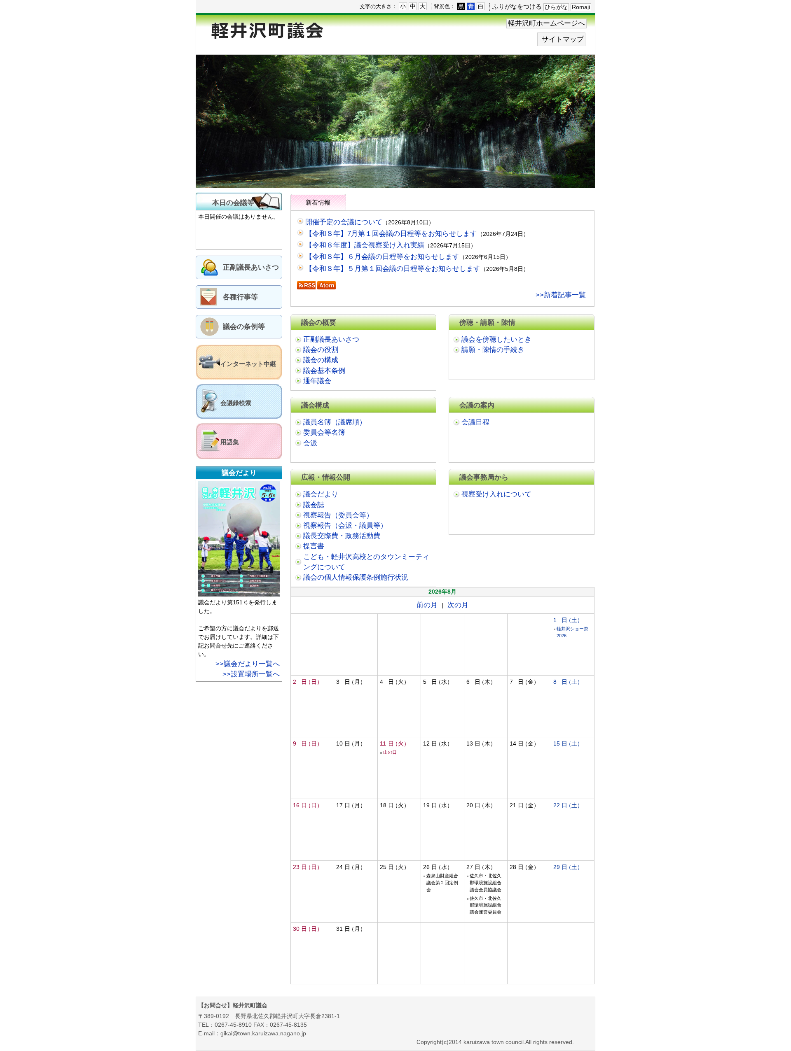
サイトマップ (563, 39)
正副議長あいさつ (251, 267)
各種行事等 (240, 297)
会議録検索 (235, 402)
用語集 (229, 441)
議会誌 (313, 505)
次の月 (457, 605)
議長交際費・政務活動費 (341, 536)
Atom (326, 285)
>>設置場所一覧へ (251, 674)
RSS (306, 285)
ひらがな (556, 7)
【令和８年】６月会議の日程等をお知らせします (382, 257)
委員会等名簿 (324, 432)
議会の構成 (320, 360)
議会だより (320, 494)
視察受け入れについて (496, 494)
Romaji (581, 7)
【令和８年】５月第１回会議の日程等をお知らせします (392, 269)
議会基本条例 (324, 371)
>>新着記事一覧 (561, 295)
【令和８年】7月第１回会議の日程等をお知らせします (391, 234)
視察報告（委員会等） (338, 515)
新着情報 (318, 202)
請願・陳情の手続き (492, 350)
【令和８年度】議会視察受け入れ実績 (364, 245)
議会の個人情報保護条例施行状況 (355, 577)
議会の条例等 (244, 327)
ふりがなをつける (517, 6)
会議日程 (475, 422)
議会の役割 (320, 350)
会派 (310, 443)
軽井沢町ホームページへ (546, 23)
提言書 (313, 546)
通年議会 (317, 381)
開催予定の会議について (343, 222)
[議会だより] (240, 593)
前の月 (427, 605)
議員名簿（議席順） (334, 422)
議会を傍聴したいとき (496, 339)
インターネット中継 (248, 363)
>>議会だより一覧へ (247, 664)
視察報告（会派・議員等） (345, 525)
